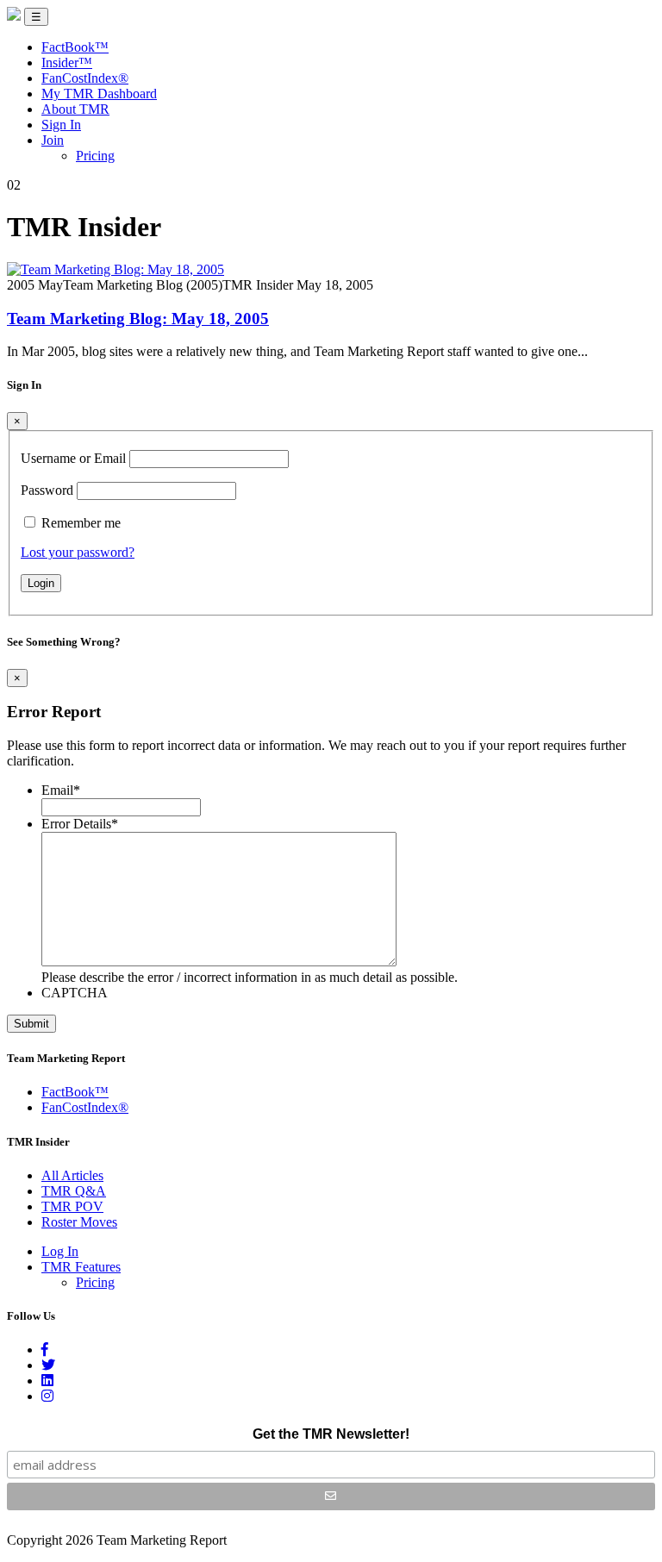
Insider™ (66, 62)
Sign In (61, 124)
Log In (59, 1251)
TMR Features (81, 1266)
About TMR (75, 109)
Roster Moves (79, 1222)
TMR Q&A (73, 1191)
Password (47, 490)
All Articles (72, 1175)
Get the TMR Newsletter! (331, 1434)
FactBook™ (75, 47)
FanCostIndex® (84, 78)
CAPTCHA (74, 992)
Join (52, 140)
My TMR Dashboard (99, 93)
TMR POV (72, 1206)
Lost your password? (77, 552)
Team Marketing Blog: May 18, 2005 (138, 318)
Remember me (81, 522)
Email (60, 790)
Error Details (79, 823)
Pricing (95, 155)
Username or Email (73, 458)
